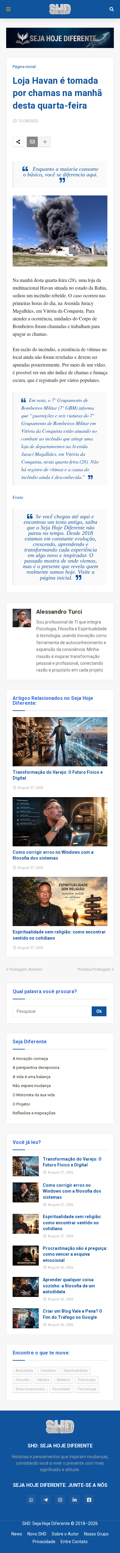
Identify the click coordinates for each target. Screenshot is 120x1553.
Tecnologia (87, 1389)
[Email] (32, 142)
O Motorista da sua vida (34, 1095)
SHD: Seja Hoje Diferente (46, 1523)
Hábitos (43, 1380)
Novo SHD (36, 1533)
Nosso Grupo (96, 1533)
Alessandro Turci (59, 611)
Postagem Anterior (25, 969)
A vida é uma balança (31, 1076)
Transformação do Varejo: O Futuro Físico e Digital (58, 775)
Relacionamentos (30, 1389)
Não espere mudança (32, 1085)
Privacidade (44, 1541)
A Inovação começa (30, 1058)
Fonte (18, 497)
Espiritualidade (76, 1371)
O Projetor (21, 1104)
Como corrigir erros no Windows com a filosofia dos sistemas (53, 855)
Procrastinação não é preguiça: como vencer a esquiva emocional (75, 1254)
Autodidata (24, 1371)
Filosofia (22, 1380)
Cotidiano (48, 1371)
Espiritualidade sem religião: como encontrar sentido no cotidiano (59, 935)
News (16, 1533)
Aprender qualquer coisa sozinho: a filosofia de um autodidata (69, 1285)
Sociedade (61, 1389)
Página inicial (24, 66)
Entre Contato (74, 1541)
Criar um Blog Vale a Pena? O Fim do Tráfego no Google (72, 1314)
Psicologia (86, 1380)
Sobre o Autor (65, 1533)
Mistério (63, 1380)
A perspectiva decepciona (36, 1067)
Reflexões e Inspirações (34, 1113)
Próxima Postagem (94, 969)
